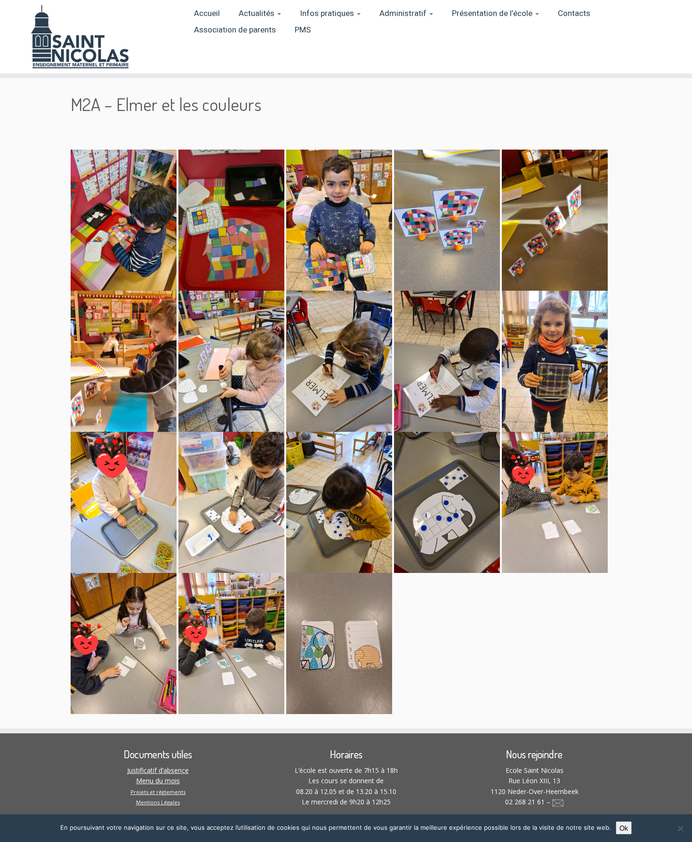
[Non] (680, 828)
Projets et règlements (157, 791)
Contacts (574, 13)
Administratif (403, 13)
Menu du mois (158, 780)
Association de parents (235, 30)
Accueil (207, 13)
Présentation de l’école (493, 13)
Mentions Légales (158, 802)
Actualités (257, 13)
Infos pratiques (328, 13)
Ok (624, 828)
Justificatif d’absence (158, 770)
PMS (303, 30)
